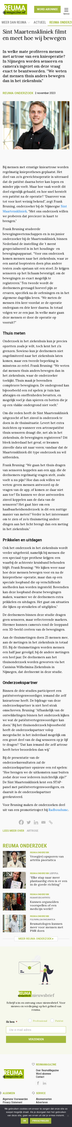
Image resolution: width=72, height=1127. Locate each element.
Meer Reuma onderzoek (35, 938)
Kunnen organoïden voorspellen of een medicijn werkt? (44, 905)
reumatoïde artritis (40, 897)
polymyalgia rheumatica (42, 919)
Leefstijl (54, 873)
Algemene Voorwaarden (15, 1099)
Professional (40, 1020)
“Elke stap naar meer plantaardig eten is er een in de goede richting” (48, 881)
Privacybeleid (40, 1120)
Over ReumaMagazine (47, 1070)
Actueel (40, 22)
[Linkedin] (36, 822)
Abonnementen (44, 1099)
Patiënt (59, 1020)
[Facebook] (21, 822)
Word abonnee (43, 1073)
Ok (24, 1120)
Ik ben (11, 1021)
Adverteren (42, 1102)
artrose (32, 830)
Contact (40, 1076)
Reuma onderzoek (18, 93)
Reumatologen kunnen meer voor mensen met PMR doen (46, 927)
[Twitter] (28, 822)
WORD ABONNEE (47, 9)
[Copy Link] (50, 822)
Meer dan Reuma (14, 22)
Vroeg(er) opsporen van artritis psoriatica (47, 858)
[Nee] (67, 1115)
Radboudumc (58, 810)
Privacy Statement (12, 1102)
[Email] (43, 822)
